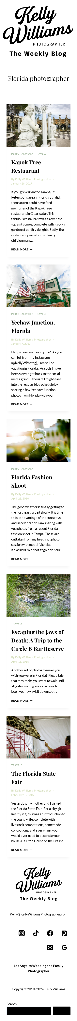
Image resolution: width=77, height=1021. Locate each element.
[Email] (50, 947)
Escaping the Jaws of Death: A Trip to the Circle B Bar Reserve (37, 640)
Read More (22, 249)
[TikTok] (36, 933)
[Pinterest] (64, 933)
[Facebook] (50, 933)
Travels (40, 153)
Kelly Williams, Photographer (33, 179)
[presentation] (38, 125)
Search (12, 1004)
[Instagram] (22, 933)
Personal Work (22, 153)
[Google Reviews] (64, 947)
